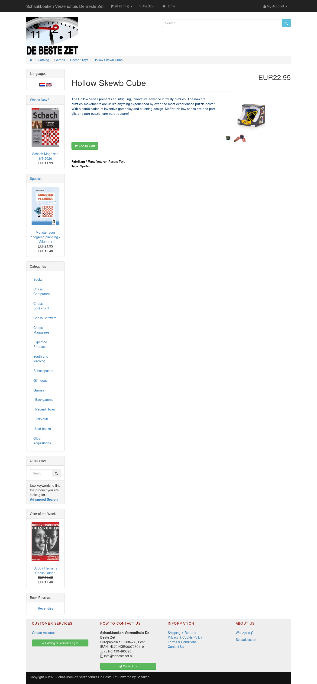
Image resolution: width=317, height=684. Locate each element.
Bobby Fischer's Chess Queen (45, 570)
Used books (42, 428)
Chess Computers (41, 291)
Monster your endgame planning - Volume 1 (45, 237)
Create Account (43, 632)
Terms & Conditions (182, 641)
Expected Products (40, 344)
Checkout (148, 6)
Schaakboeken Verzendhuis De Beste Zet (65, 6)
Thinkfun (40, 419)
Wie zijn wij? (245, 632)
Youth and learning (40, 358)
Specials (36, 178)
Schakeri (143, 676)
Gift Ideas (40, 380)
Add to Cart (86, 145)
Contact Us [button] (129, 666)
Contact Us (176, 646)
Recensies (45, 608)
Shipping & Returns (182, 632)
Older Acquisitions (42, 440)
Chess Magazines (41, 329)
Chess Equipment (41, 305)
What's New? (39, 99)
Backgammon (44, 399)
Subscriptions (43, 370)
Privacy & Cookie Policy (185, 637)
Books (37, 279)
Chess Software (45, 317)
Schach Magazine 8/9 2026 (45, 156)
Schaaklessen (246, 639)
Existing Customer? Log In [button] (61, 643)
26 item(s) (121, 6)
